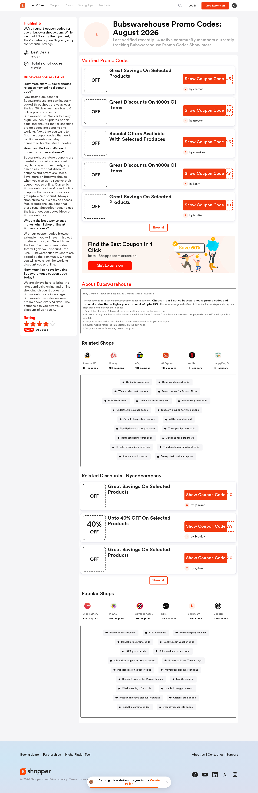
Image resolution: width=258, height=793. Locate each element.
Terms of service (79, 779)
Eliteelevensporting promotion (133, 447)
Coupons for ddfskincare (180, 438)
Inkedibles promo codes (136, 707)
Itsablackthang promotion (179, 688)
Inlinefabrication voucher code (134, 670)
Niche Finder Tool (78, 754)
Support (232, 754)
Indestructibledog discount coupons (139, 698)
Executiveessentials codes (178, 707)
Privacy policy (58, 779)
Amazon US (89, 363)
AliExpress (167, 363)
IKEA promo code (136, 651)
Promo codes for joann (122, 632)
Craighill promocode (184, 698)
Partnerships (52, 754)
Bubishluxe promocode (194, 400)
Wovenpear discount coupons (181, 670)
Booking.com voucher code (179, 642)
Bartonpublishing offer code (137, 438)
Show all (158, 227)
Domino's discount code (175, 382)
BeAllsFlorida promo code (135, 642)
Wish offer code (117, 400)
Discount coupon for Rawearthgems (142, 679)
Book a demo (29, 754)
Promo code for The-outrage (184, 660)
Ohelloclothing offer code (136, 688)
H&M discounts (157, 632)
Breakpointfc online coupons (177, 456)
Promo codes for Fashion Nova (179, 391)
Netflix (191, 363)
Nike (164, 614)
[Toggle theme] (234, 5)
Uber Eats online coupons (154, 400)
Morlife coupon (184, 679)
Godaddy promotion (137, 382)
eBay (138, 363)
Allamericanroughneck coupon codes (134, 660)
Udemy (113, 363)
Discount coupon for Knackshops (180, 410)
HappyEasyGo (222, 363)
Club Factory (90, 614)
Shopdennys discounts (135, 456)
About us (198, 754)
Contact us (216, 754)
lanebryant (193, 614)
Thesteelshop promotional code (181, 447)
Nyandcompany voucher (192, 632)
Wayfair (113, 614)
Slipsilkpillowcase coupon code (137, 428)
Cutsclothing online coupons (139, 419)
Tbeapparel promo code (181, 428)
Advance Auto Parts (146, 614)
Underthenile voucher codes (132, 410)
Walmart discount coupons (133, 391)
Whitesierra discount (180, 419)
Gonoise (218, 614)
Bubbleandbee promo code (174, 651)
